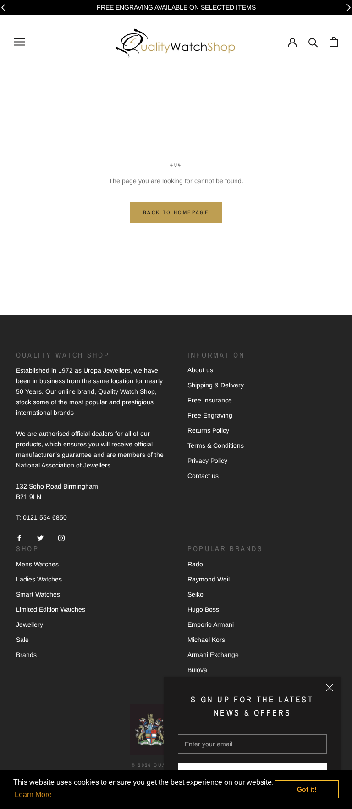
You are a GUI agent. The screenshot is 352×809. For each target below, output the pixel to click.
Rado (195, 564)
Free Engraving (209, 415)
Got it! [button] (307, 789)
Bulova (197, 669)
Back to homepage (176, 212)
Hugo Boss (203, 609)
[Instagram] (61, 537)
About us (200, 370)
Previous (3, 7)
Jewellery (29, 624)
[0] (334, 42)
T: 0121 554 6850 (41, 517)
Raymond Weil (208, 579)
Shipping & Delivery (215, 385)
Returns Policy (208, 430)
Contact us (203, 475)
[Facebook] (19, 537)
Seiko (195, 594)
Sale (22, 639)
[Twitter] (40, 537)
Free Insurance (209, 400)
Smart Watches (38, 594)
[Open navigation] (19, 42)
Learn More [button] (33, 794)
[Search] (313, 42)
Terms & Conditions (215, 445)
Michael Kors (206, 639)
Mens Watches (37, 564)
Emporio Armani (210, 624)
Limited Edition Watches (50, 609)
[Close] (329, 688)
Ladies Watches (39, 579)
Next (348, 7)
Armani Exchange (213, 654)
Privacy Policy (207, 460)
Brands (26, 654)
